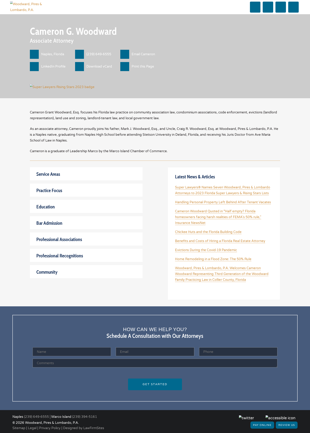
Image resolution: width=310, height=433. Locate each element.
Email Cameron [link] (143, 54)
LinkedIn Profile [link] (53, 67)
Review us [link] (286, 425)
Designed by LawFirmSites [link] (83, 428)
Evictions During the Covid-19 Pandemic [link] (206, 250)
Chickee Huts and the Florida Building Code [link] (208, 232)
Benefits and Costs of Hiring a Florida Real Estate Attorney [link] (220, 241)
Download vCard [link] (99, 67)
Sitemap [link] (18, 428)
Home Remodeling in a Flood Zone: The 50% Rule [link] (213, 259)
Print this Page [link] (143, 67)
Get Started (155, 384)
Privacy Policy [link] (50, 428)
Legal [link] (32, 428)
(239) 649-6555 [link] (98, 54)
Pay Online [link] (262, 425)
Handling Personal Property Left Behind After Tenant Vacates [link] (223, 202)
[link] (30, 7)
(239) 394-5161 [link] (84, 417)
